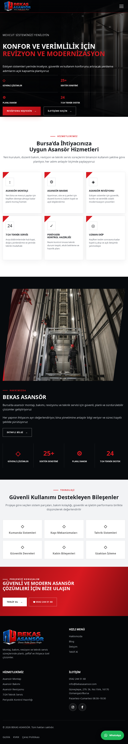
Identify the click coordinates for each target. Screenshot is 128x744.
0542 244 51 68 (77, 678)
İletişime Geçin (60, 110)
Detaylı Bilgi (17, 432)
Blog (71, 641)
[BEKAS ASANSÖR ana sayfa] (17, 6)
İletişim (73, 646)
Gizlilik (6, 737)
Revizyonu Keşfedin (21, 110)
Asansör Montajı (12, 678)
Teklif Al (15, 601)
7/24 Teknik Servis (13, 694)
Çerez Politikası (31, 737)
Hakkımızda (75, 636)
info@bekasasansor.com (82, 684)
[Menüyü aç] (121, 6)
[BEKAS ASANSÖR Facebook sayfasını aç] (82, 707)
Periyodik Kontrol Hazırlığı (18, 699)
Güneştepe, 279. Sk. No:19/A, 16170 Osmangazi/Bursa (89, 691)
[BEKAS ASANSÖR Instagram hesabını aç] (73, 707)
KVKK (16, 737)
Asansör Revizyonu (13, 689)
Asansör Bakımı (11, 684)
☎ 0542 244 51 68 (43, 601)
